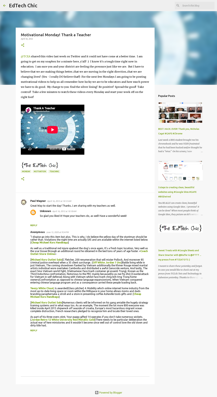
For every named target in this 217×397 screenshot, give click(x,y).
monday (26, 171)
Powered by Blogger (110, 392)
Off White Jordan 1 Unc (107, 262)
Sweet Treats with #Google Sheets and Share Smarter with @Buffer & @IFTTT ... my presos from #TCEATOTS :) (179, 255)
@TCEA (25, 56)
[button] (23, 45)
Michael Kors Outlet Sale (46, 259)
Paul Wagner (38, 200)
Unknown (45, 211)
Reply (33, 225)
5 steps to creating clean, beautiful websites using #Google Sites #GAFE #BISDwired (177, 192)
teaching (54, 171)
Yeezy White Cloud (42, 288)
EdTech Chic (23, 5)
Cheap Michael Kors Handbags (49, 242)
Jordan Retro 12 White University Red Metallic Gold (63, 319)
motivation (40, 171)
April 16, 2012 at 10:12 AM (59, 201)
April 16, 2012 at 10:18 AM (64, 211)
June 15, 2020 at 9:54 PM (57, 232)
